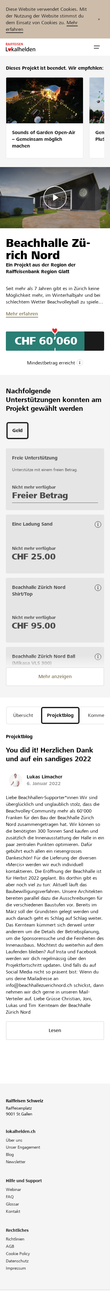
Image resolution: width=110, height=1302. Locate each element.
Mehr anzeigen (55, 676)
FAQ (10, 1196)
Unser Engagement (23, 1147)
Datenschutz (17, 1261)
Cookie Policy (18, 1253)
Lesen (55, 1030)
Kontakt (13, 1211)
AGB (10, 1246)
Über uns (14, 1140)
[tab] (17, 430)
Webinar (13, 1189)
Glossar (12, 1204)
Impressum (16, 1268)
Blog (10, 1154)
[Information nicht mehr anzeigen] (99, 19)
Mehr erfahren (22, 314)
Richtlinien (15, 1239)
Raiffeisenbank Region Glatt (37, 271)
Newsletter (16, 1161)
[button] (96, 47)
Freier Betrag (40, 495)
